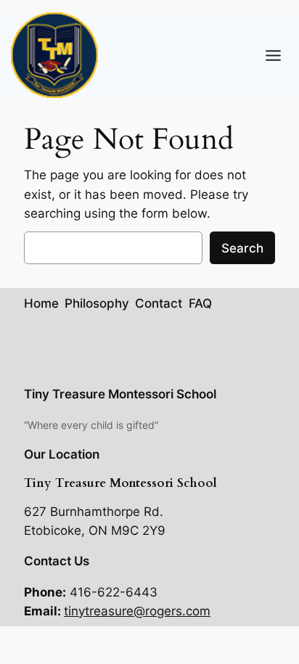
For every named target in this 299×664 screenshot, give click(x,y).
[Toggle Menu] (273, 55)
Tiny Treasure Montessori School (120, 394)
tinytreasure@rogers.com (137, 611)
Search (242, 248)
